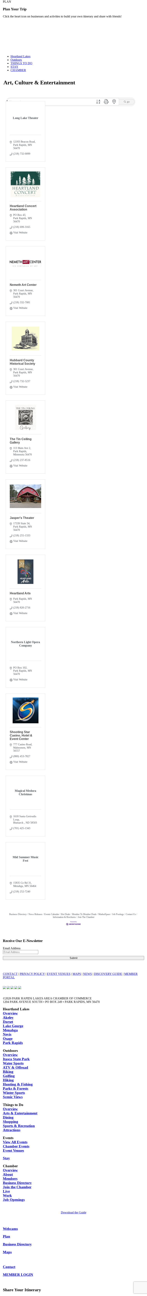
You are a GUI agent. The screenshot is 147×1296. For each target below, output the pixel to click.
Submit (74, 958)
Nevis (7, 1034)
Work (7, 1195)
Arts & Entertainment (20, 1113)
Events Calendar (51, 914)
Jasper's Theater (22, 518)
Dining (8, 1117)
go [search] (128, 101)
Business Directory (18, 914)
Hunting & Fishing (18, 1084)
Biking (8, 1072)
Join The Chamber (86, 917)
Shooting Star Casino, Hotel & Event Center (21, 735)
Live (6, 1191)
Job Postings (118, 914)
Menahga (10, 1030)
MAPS (77, 973)
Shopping (10, 1122)
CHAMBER (18, 70)
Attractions (11, 1130)
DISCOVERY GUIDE (108, 973)
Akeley (8, 1017)
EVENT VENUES (58, 973)
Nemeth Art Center (23, 284)
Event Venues (13, 1150)
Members (10, 1179)
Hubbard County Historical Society (22, 362)
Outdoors (16, 59)
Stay (6, 1158)
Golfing (9, 1076)
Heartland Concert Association (23, 207)
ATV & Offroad (15, 1067)
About (8, 1174)
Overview (10, 1013)
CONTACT (10, 973)
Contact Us (131, 914)
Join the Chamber (17, 1187)
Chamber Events (16, 1146)
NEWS (87, 973)
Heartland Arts (20, 593)
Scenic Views (13, 1097)
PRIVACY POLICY (32, 973)
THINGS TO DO (21, 63)
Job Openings (14, 1200)
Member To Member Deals (84, 914)
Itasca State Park (16, 1059)
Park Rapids (13, 1043)
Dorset (8, 1022)
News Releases (35, 914)
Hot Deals (65, 914)
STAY (14, 66)
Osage (7, 1039)
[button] (98, 101)
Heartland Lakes (20, 56)
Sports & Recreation (19, 1126)
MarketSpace (104, 914)
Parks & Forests (15, 1088)
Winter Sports (14, 1093)
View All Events (15, 1142)
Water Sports (13, 1063)
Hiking (8, 1080)
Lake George (13, 1026)
